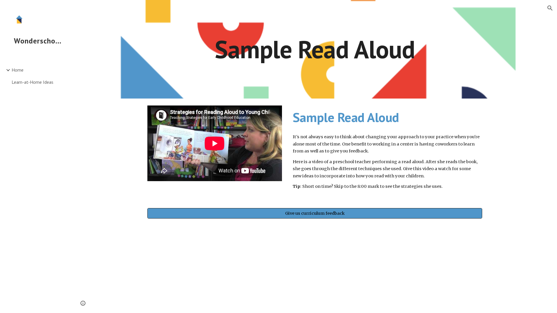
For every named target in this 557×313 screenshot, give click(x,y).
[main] (314, 49)
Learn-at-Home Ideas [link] (32, 82)
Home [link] (17, 70)
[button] (550, 8)
